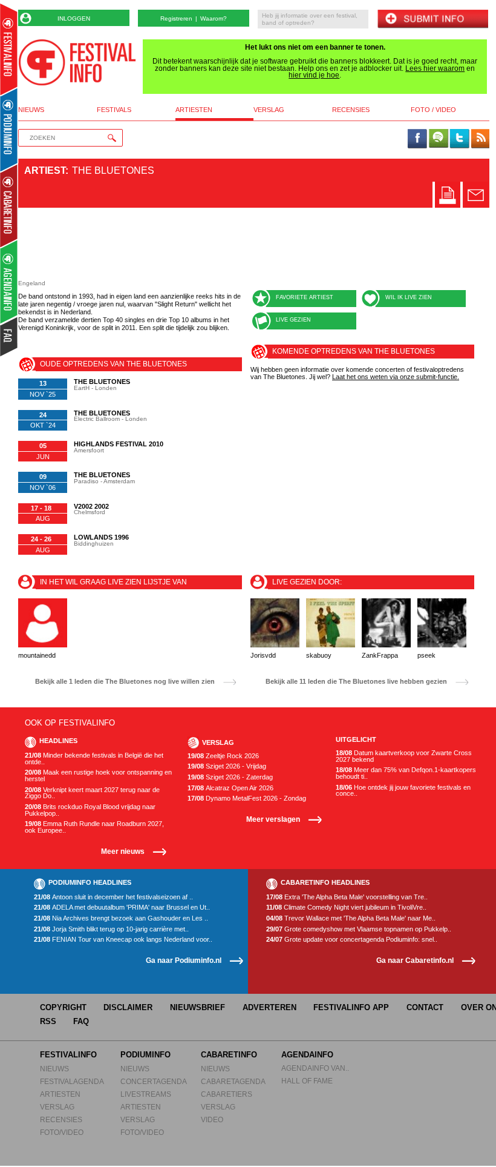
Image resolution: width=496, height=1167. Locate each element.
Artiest (44, 170)
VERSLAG (57, 1107)
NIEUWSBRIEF (197, 1007)
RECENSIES (61, 1119)
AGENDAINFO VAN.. (315, 1068)
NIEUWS (54, 1069)
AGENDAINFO (307, 1054)
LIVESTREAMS (145, 1094)
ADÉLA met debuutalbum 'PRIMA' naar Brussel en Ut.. (122, 907)
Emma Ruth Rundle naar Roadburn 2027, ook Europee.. (94, 827)
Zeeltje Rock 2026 (223, 756)
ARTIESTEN (60, 1094)
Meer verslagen (273, 819)
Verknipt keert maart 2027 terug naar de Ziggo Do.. (92, 793)
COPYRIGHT (63, 1007)
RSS (48, 1021)
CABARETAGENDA (233, 1081)
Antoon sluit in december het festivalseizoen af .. (113, 897)
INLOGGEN (73, 18)
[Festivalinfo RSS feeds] (480, 139)
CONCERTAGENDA (153, 1081)
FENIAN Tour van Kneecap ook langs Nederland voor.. (123, 939)
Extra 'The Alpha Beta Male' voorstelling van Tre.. (347, 897)
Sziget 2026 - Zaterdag (230, 777)
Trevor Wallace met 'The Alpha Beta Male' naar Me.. (351, 918)
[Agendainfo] (9, 282)
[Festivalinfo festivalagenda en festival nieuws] (9, 49)
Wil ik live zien (408, 297)
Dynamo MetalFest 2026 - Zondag (247, 798)
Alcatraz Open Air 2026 (230, 788)
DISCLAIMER (127, 1007)
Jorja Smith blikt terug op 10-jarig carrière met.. (111, 929)
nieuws (31, 110)
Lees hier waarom (435, 68)
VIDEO (212, 1119)
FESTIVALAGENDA (72, 1081)
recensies (351, 110)
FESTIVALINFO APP (351, 1007)
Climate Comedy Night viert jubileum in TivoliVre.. (346, 907)
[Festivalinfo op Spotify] (438, 139)
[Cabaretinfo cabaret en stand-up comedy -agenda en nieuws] (9, 205)
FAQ (81, 1021)
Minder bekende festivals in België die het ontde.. (94, 758)
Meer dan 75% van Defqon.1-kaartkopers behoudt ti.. (406, 773)
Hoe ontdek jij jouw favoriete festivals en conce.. (403, 790)
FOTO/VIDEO (61, 1132)
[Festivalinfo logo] (77, 62)
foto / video (433, 110)
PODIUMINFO (145, 1054)
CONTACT (424, 1007)
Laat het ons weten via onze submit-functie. (395, 376)
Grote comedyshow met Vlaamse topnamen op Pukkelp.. (358, 929)
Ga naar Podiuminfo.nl (183, 960)
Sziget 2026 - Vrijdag (227, 766)
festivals (114, 110)
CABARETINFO (229, 1054)
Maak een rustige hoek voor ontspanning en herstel (98, 775)
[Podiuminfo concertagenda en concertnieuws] (9, 129)
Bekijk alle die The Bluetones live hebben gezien (356, 681)
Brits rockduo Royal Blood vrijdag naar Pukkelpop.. (90, 810)
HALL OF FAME (307, 1081)
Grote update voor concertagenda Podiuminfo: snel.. (351, 939)
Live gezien (293, 320)
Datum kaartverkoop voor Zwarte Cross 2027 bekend (404, 756)
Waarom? (213, 18)
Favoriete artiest (304, 297)
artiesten (193, 110)
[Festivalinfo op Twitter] (459, 139)
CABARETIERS (226, 1094)
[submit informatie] (432, 20)
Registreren (176, 18)
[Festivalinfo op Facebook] (417, 139)
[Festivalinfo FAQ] (9, 336)
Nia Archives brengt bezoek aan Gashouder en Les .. (121, 918)
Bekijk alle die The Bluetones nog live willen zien (125, 681)
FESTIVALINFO (68, 1054)
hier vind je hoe (314, 75)
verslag (268, 110)
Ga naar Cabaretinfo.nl (415, 960)
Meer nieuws (123, 851)
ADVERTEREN (269, 1007)
